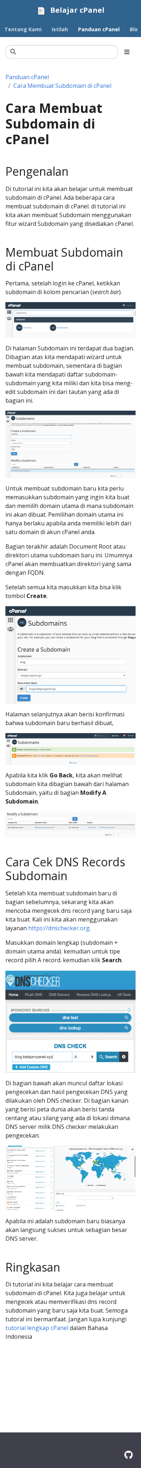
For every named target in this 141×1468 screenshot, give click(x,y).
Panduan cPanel (27, 77)
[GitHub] (128, 1455)
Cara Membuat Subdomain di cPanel (62, 86)
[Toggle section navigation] (127, 52)
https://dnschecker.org (59, 928)
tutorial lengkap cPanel (36, 1328)
